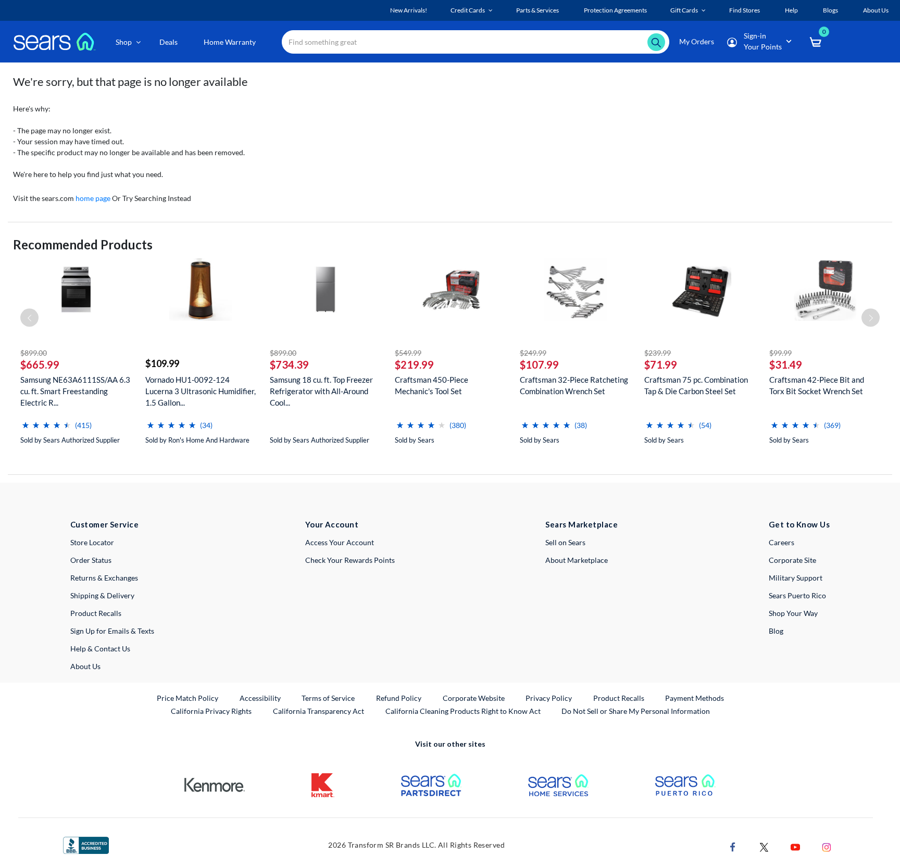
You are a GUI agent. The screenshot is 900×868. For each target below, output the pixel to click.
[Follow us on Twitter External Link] (764, 845)
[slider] (46, 421)
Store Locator (92, 542)
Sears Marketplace (581, 524)
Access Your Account (339, 542)
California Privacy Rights (211, 711)
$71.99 (660, 364)
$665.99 (39, 364)
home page (93, 198)
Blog (776, 630)
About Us (85, 666)
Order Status (90, 560)
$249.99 (533, 352)
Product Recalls (95, 613)
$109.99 (162, 363)
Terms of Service (328, 698)
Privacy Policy (549, 698)
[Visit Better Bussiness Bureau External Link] (86, 844)
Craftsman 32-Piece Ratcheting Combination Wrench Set (574, 385)
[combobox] (475, 42)
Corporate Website (474, 697)
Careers (781, 542)
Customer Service (104, 524)
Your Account (331, 524)
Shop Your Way (793, 613)
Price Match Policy (187, 698)
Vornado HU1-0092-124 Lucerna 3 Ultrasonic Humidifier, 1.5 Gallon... (200, 391)
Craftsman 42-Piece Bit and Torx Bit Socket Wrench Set (816, 385)
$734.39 (289, 364)
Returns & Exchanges (104, 577)
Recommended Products (83, 244)
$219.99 (414, 364)
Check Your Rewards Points (350, 560)
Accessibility (260, 698)
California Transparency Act (318, 711)
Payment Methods (694, 698)
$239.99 (657, 352)
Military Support (795, 577)
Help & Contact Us (100, 648)
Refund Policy (398, 698)
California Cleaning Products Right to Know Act (463, 711)
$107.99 (539, 364)
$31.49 (785, 364)
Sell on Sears (565, 542)
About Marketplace (576, 560)
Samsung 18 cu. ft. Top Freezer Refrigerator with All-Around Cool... (321, 391)
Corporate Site (792, 560)
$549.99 (408, 352)
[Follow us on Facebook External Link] (732, 845)
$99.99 (780, 352)
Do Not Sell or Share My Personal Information (635, 711)
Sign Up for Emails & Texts (112, 630)
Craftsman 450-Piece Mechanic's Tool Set (431, 385)
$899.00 (33, 352)
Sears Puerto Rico (797, 595)
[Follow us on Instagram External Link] (826, 845)
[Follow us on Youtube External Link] (795, 845)
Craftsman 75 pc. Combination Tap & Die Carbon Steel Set (696, 385)
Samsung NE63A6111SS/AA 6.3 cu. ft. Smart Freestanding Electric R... (75, 391)
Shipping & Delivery (102, 595)
